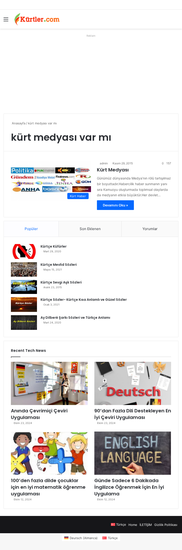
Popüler (31, 229)
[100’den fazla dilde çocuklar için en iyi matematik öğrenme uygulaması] (49, 453)
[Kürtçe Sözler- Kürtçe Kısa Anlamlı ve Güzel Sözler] (24, 304)
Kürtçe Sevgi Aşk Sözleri (61, 282)
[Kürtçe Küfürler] (24, 251)
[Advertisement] (91, 72)
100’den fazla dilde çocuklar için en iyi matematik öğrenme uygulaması (48, 487)
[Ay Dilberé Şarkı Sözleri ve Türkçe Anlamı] (24, 322)
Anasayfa (18, 123)
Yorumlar (150, 229)
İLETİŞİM (146, 525)
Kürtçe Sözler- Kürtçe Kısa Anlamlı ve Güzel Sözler (84, 299)
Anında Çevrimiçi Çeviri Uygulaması (39, 414)
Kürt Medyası (113, 169)
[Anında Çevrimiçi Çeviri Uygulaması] (49, 383)
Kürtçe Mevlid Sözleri (59, 264)
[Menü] (6, 21)
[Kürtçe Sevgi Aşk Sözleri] (24, 287)
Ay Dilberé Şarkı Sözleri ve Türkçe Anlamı (75, 317)
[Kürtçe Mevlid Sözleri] (24, 269)
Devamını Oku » (115, 205)
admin (104, 163)
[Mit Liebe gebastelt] (36, 19)
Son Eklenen (90, 229)
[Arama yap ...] (176, 21)
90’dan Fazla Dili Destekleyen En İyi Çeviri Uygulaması (132, 414)
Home (132, 525)
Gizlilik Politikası (165, 525)
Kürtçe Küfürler (54, 246)
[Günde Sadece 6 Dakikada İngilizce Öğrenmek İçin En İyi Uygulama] (132, 453)
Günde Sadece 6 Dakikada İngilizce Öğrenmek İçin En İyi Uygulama (129, 487)
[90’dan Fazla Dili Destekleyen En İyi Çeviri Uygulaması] (132, 383)
